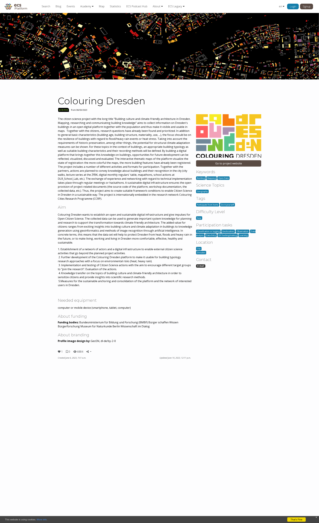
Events (71, 6)
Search (46, 6)
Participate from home (207, 204)
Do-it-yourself (227, 204)
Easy (199, 218)
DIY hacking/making (227, 235)
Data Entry (211, 235)
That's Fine (296, 519)
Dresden (201, 252)
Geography (202, 191)
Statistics (115, 6)
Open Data (223, 178)
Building (201, 178)
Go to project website (228, 163)
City (199, 248)
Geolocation (228, 231)
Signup (307, 6)
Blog (58, 6)
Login (293, 6)
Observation (242, 231)
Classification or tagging (208, 231)
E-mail (200, 265)
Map (102, 6)
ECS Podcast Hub (136, 6)
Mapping (211, 178)
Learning (243, 235)
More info (42, 519)
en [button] (280, 6)
